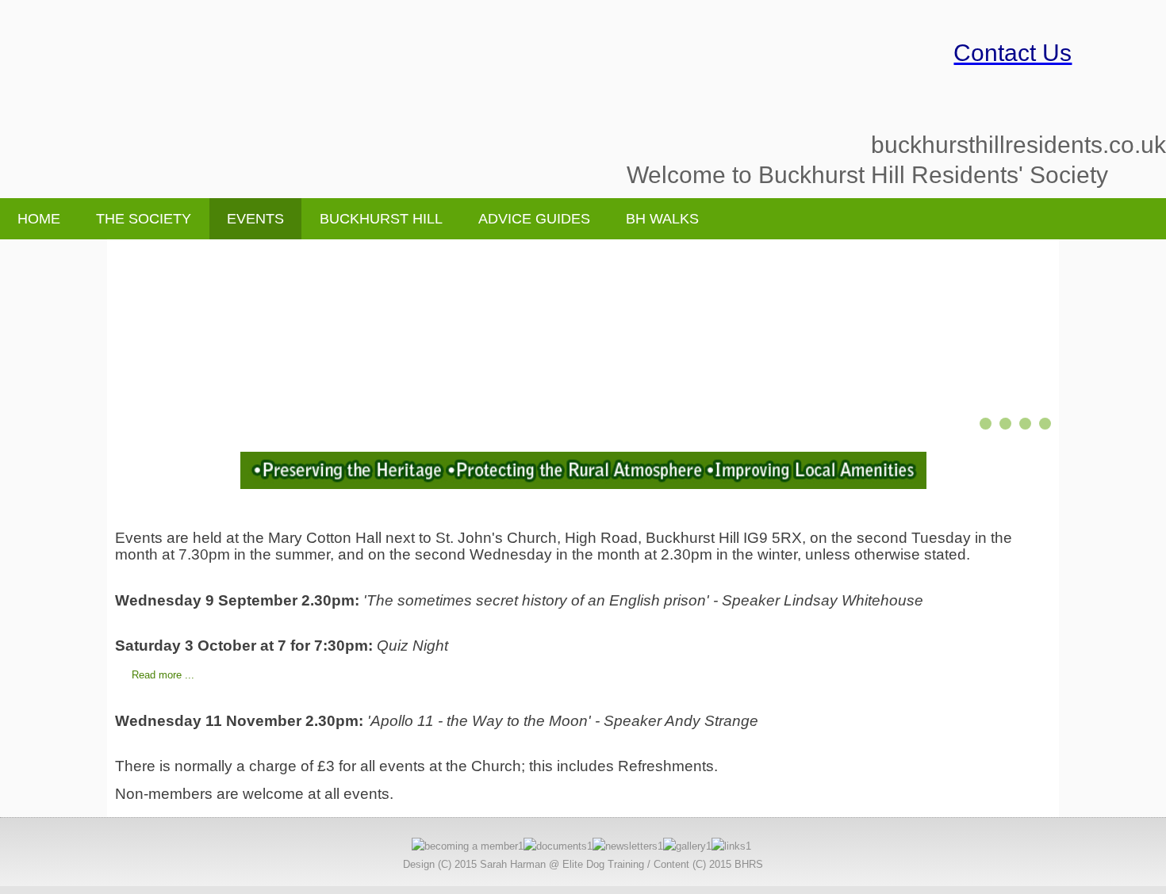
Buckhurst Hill (381, 219)
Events (255, 219)
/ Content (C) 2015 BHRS (705, 864)
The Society (143, 219)
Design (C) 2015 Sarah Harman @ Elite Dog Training (523, 864)
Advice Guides (534, 219)
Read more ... (163, 675)
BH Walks (662, 219)
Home (38, 219)
